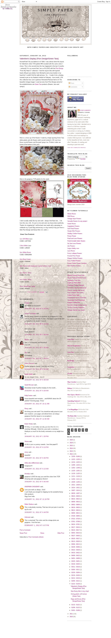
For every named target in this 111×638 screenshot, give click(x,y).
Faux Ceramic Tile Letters (75, 292)
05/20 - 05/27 (75, 538)
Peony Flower (71, 236)
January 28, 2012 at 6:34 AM (37, 324)
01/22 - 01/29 (75, 584)
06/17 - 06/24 (75, 527)
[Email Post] (46, 292)
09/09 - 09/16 (75, 502)
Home (42, 533)
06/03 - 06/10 (75, 533)
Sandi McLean (29, 385)
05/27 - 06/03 (75, 535)
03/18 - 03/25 (75, 564)
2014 (71, 448)
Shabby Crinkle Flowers (74, 233)
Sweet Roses (71, 223)
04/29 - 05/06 (75, 547)
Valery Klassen (29, 363)
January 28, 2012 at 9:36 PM (37, 458)
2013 (71, 451)
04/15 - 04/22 (75, 552)
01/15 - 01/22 (75, 604)
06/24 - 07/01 (75, 524)
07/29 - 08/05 (75, 516)
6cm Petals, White (25, 279)
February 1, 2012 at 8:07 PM (37, 525)
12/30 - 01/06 (75, 456)
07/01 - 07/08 (75, 521)
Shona (27, 441)
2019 (71, 442)
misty (26, 452)
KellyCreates (29, 395)
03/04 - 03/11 (75, 569)
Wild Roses (71, 216)
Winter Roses (71, 214)
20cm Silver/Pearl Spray (27, 286)
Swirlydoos (70, 367)
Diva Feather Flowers (74, 266)
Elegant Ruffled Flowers (74, 258)
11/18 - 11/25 (75, 473)
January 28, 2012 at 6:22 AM (37, 308)
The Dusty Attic (72, 416)
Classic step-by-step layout (76, 290)
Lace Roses (71, 251)
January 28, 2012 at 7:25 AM (37, 347)
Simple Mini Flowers (73, 231)
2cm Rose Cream (25, 259)
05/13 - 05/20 (75, 541)
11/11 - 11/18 (75, 476)
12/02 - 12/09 (75, 468)
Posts (72, 83)
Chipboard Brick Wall (74, 283)
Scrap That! (70, 339)
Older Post (60, 533)
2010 (71, 616)
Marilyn (27, 339)
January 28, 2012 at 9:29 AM (37, 390)
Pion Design (59, 68)
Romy (26, 408)
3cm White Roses (25, 252)
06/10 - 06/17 (75, 530)
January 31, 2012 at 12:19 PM (37, 499)
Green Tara (38, 84)
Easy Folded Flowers (74, 261)
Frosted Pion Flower (73, 256)
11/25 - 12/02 (75, 470)
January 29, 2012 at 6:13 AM (37, 469)
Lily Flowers (71, 246)
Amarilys (27, 473)
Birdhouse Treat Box (73, 280)
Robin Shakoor (29, 504)
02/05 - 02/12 (75, 581)
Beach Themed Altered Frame (76, 278)
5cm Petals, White (25, 273)
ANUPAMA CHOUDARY (32, 486)
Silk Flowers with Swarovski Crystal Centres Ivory (35, 266)
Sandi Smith (28, 374)
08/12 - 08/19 (75, 510)
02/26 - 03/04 (75, 572)
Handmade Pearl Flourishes (76, 300)
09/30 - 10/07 (75, 493)
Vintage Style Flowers (74, 218)
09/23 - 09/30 (75, 496)
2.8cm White (24, 245)
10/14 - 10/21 (75, 487)
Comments (73, 87)
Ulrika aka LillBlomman (32, 463)
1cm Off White (24, 239)
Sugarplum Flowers (73, 226)
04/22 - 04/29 (75, 550)
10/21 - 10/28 (75, 485)
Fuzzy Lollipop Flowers (74, 253)
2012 (71, 454)
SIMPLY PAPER (56, 10)
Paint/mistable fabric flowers (76, 241)
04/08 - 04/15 (75, 555)
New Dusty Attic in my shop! (80, 591)
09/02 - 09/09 (75, 504)
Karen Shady (29, 424)
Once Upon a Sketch (73, 394)
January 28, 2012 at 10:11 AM (37, 404)
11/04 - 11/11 (75, 479)
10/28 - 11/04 (75, 482)
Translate (82, 159)
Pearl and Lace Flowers (74, 238)
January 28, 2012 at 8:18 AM (37, 369)
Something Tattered (73, 401)
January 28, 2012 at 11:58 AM (37, 419)
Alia (26, 352)
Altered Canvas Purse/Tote (75, 275)
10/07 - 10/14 (75, 490)
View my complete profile (76, 147)
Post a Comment (25, 530)
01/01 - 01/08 (75, 610)
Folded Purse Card (73, 295)
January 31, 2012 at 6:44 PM (37, 512)
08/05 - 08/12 (75, 513)
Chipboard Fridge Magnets (75, 285)
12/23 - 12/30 (75, 459)
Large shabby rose (73, 248)
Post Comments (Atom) (36, 537)
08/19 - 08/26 (75, 507)
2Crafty (69, 373)
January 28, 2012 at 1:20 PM (37, 436)
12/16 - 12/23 (75, 462)
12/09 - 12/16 (75, 465)
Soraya (27, 303)
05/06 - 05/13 (75, 544)
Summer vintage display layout (77, 305)
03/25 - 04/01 (75, 561)
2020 (71, 440)
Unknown (27, 517)
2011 (71, 614)
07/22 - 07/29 (75, 519)
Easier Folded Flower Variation (77, 263)
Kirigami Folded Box (73, 302)
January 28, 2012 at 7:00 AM (37, 334)
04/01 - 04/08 (75, 558)
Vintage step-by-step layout (76, 310)
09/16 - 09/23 (75, 499)
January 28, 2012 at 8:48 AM (37, 380)
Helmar (69, 388)
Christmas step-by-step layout (76, 288)
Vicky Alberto (32, 292)
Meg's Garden (71, 382)
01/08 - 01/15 (75, 607)
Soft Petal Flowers (73, 228)
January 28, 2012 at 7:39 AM (37, 358)
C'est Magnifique (72, 409)
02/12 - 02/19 (75, 578)
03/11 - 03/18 (75, 567)
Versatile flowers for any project (77, 221)
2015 (71, 445)
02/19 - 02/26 (75, 575)
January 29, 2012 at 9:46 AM (37, 482)
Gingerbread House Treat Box (76, 297)
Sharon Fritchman (30, 313)
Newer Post (23, 533)
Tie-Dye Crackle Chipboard (75, 307)
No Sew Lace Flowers (74, 243)
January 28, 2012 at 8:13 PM (37, 447)
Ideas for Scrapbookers (73, 346)
